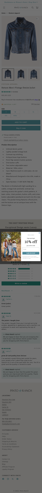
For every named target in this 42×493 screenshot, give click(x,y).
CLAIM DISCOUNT (30, 253)
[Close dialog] (39, 233)
